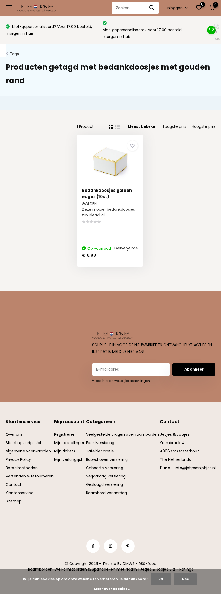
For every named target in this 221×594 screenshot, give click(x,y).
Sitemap (14, 501)
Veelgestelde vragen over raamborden (122, 434)
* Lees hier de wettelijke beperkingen (121, 380)
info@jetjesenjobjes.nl (195, 467)
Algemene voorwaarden (28, 451)
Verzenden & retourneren (30, 476)
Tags (14, 54)
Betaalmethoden (22, 467)
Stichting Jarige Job (24, 442)
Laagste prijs (174, 126)
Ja (161, 579)
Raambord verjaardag (106, 492)
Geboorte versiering (104, 467)
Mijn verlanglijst (68, 459)
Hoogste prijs (204, 126)
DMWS (128, 563)
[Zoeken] (152, 8)
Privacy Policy (18, 459)
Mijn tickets (64, 451)
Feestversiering (100, 442)
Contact (14, 484)
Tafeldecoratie (100, 451)
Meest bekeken (143, 126)
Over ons (14, 434)
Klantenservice (19, 492)
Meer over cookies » (112, 588)
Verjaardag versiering (106, 476)
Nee (185, 579)
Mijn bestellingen (69, 442)
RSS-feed (147, 563)
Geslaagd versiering (104, 484)
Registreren (64, 434)
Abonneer (194, 369)
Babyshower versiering (107, 459)
